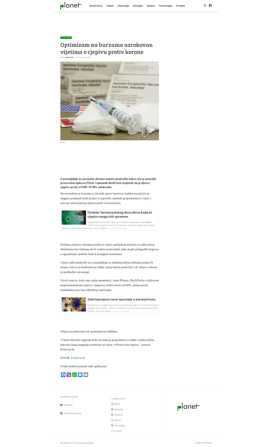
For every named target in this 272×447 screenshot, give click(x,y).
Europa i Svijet (66, 38)
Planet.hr (68, 405)
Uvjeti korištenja (203, 443)
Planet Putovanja (72, 413)
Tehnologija (165, 5)
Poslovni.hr (78, 358)
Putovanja (123, 5)
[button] (204, 6)
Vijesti (110, 5)
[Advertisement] (136, 21)
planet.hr (70, 57)
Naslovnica (96, 5)
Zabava (151, 5)
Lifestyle (138, 5)
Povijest (180, 5)
